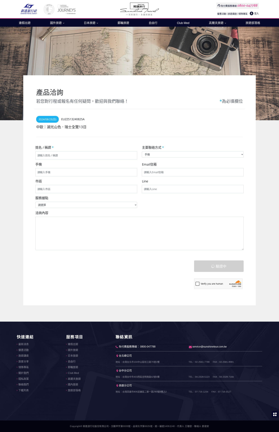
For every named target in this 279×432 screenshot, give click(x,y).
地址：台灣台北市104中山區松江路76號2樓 (138, 362)
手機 (38, 164)
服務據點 (41, 198)
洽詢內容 (41, 213)
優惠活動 (221, 13)
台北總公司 (125, 355)
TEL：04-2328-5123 (199, 377)
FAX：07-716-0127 (221, 391)
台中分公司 (125, 370)
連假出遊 (25, 23)
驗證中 (220, 266)
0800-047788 (247, 5)
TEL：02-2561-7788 (199, 362)
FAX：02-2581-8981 (223, 362)
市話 (38, 181)
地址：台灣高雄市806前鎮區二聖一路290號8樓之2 (141, 391)
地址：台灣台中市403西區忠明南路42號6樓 (138, 377)
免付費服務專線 (229, 5)
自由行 (153, 23)
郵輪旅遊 (123, 23)
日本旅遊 (90, 23)
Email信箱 (149, 164)
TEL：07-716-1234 (198, 391)
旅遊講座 (232, 13)
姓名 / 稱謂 (44, 147)
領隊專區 (243, 13)
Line (145, 181)
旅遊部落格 (253, 23)
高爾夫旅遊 (216, 23)
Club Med (183, 23)
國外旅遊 (56, 23)
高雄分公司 (125, 385)
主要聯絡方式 (153, 147)
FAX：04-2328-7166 (223, 377)
